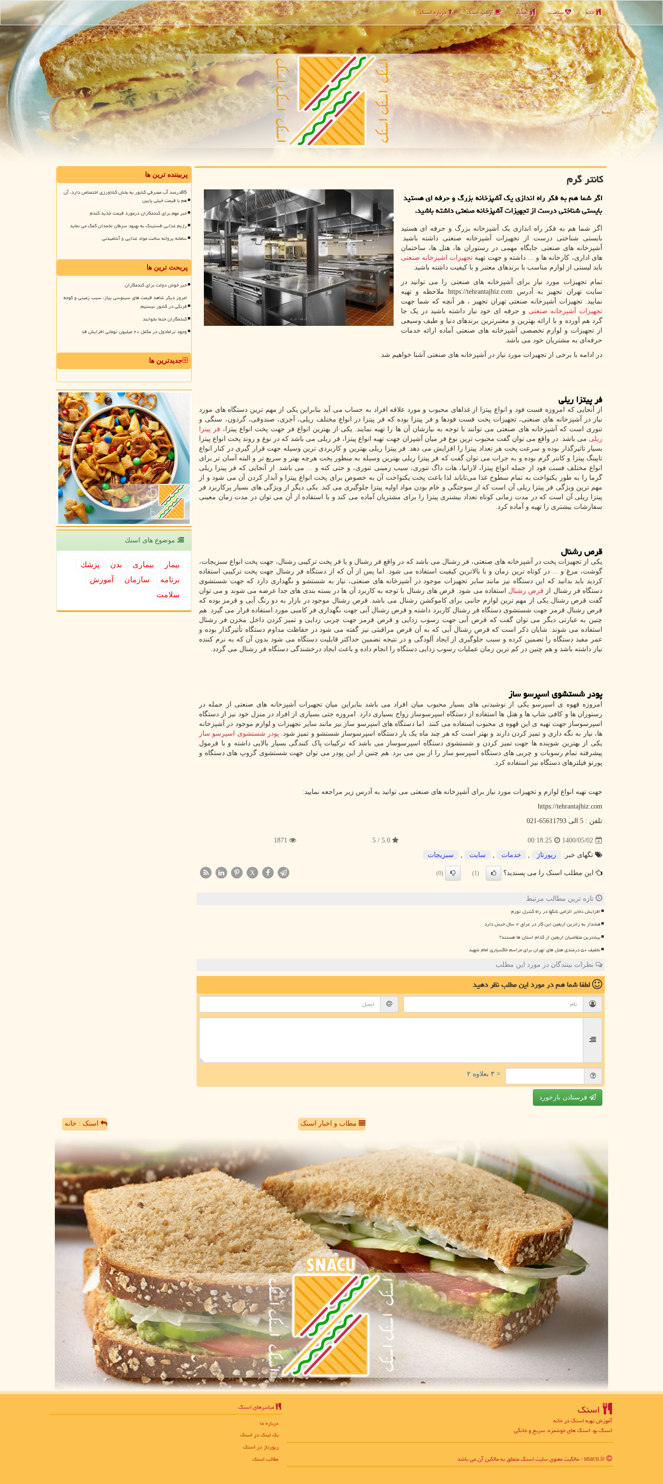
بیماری (143, 564)
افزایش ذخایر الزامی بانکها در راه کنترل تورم (555, 911)
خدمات (511, 855)
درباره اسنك (434, 12)
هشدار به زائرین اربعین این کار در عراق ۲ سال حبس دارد (542, 924)
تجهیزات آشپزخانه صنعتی (565, 311)
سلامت (557, 12)
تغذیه (523, 12)
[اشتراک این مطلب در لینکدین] (221, 872)
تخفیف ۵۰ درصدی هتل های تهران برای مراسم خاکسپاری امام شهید (534, 950)
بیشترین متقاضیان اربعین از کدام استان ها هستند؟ (549, 937)
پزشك (90, 564)
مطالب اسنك (265, 1459)
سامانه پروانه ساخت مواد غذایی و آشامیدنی (144, 238)
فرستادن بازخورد (564, 1097)
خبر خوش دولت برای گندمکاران (156, 285)
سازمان (136, 579)
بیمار (172, 564)
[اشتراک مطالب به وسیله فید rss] (206, 872)
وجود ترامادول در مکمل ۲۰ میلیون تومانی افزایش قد (134, 332)
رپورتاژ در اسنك (261, 1447)
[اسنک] (331, 81)
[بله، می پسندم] (493, 873)
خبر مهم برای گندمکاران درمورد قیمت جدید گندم (138, 213)
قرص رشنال (526, 590)
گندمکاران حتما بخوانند (165, 319)
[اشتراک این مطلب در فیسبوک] (268, 872)
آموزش (102, 579)
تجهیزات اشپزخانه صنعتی (437, 257)
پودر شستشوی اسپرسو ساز (239, 733)
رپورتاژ (546, 855)
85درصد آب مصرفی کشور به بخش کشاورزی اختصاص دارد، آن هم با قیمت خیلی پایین (125, 196)
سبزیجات (441, 855)
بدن (116, 564)
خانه (591, 12)
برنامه (170, 579)
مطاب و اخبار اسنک (329, 1123)
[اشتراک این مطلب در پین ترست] (237, 872)
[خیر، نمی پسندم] (453, 873)
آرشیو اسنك (481, 12)
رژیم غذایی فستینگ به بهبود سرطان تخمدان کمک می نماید (128, 226)
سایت (477, 855)
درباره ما (269, 1423)
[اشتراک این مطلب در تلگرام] (283, 872)
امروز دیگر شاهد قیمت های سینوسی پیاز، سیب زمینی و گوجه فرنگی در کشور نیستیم (125, 302)
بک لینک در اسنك (259, 1435)
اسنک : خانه (82, 1123)
